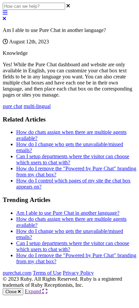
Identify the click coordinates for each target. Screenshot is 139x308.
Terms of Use (47, 273)
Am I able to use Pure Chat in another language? (67, 213)
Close (11, 291)
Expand (34, 291)
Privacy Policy (78, 273)
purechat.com (17, 273)
